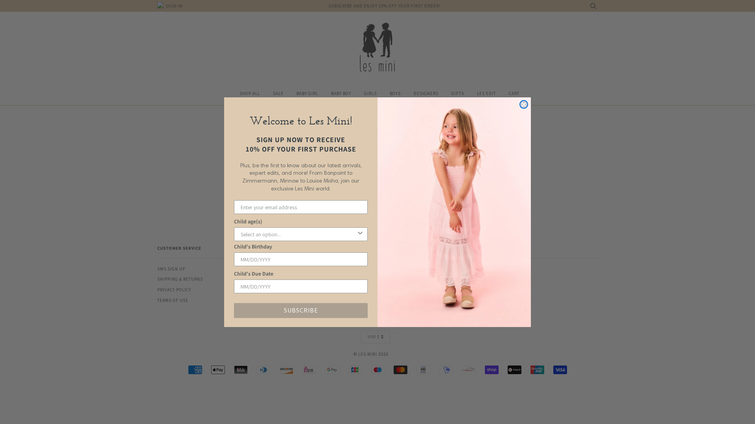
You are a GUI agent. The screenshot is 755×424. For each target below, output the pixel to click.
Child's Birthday (253, 246)
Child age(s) (248, 221)
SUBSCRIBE (301, 310)
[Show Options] (360, 234)
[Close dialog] (524, 104)
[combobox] (298, 234)
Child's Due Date (253, 273)
